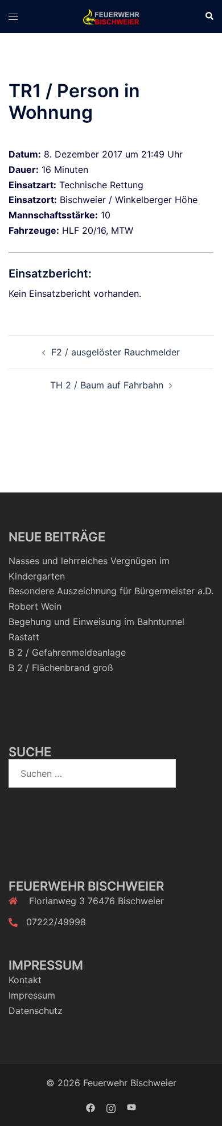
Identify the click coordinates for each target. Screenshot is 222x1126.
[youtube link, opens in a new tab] (131, 1106)
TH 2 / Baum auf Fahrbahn (106, 385)
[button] (208, 16)
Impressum (32, 995)
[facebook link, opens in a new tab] (90, 1106)
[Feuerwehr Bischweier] (111, 16)
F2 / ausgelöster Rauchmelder (115, 352)
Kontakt (25, 980)
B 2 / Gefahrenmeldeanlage (67, 652)
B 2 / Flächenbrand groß (61, 667)
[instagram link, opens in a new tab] (111, 1106)
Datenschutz (36, 1010)
